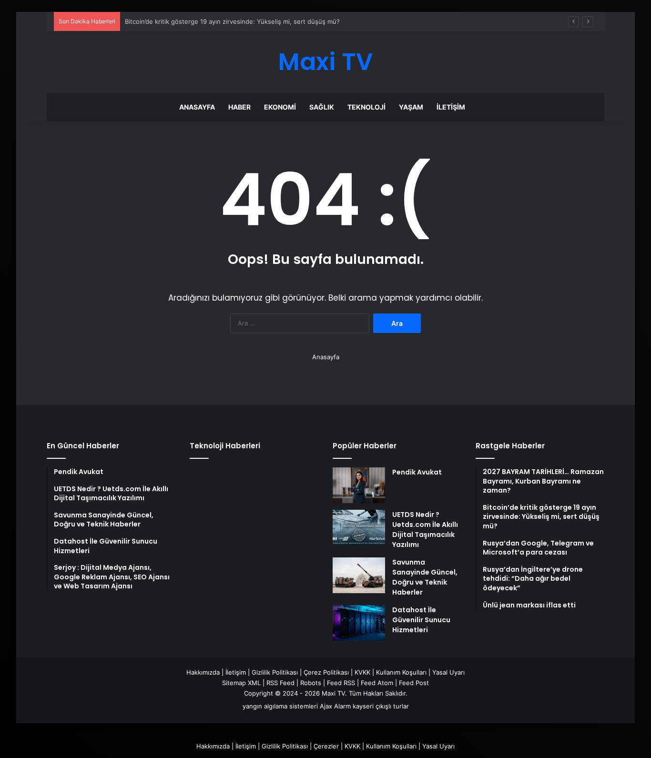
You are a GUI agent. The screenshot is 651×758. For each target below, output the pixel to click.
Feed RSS (341, 683)
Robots (310, 683)
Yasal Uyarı (448, 672)
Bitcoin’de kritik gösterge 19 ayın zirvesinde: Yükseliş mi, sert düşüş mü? (232, 21)
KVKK (362, 672)
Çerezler (326, 746)
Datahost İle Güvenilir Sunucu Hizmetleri (421, 620)
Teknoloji (366, 107)
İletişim (451, 107)
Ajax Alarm (335, 706)
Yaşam (411, 107)
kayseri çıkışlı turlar (381, 706)
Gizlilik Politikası (275, 672)
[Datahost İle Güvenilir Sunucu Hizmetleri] (359, 623)
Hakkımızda (203, 672)
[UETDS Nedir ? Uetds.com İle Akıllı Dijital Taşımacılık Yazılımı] (359, 528)
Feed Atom (377, 683)
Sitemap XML (241, 683)
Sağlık (321, 107)
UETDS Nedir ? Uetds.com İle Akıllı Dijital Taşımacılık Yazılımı (425, 529)
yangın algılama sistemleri (280, 706)
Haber (239, 107)
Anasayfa (197, 107)
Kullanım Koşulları (401, 672)
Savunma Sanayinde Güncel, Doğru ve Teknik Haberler (425, 577)
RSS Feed (280, 683)
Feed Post (414, 683)
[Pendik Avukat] (359, 485)
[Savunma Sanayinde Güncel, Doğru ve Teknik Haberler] (359, 575)
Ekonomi (280, 107)
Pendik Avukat (417, 472)
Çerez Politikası (326, 672)
